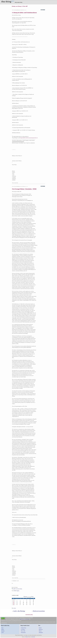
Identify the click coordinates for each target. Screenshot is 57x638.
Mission (40, 630)
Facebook (33, 636)
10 (33, 600)
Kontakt (40, 627)
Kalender (3, 630)
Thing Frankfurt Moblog (18, 2)
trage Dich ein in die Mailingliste (25, 619)
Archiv (3, 632)
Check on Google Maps (15, 182)
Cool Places (23, 629)
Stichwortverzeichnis (39, 611)
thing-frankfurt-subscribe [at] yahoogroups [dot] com (29, 137)
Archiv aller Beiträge (19, 611)
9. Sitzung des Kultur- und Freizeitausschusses (24, 12)
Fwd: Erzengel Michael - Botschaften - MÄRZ (24, 189)
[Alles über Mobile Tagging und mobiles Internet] (17, 589)
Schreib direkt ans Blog (29, 614)
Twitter (27, 636)
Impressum (41, 629)
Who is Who (23, 630)
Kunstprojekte (23, 632)
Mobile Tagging (16, 590)
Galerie (3, 629)
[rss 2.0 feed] (14, 608)
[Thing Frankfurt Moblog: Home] (7, 1)
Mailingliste (41, 632)
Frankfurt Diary (23, 627)
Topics (3, 627)
